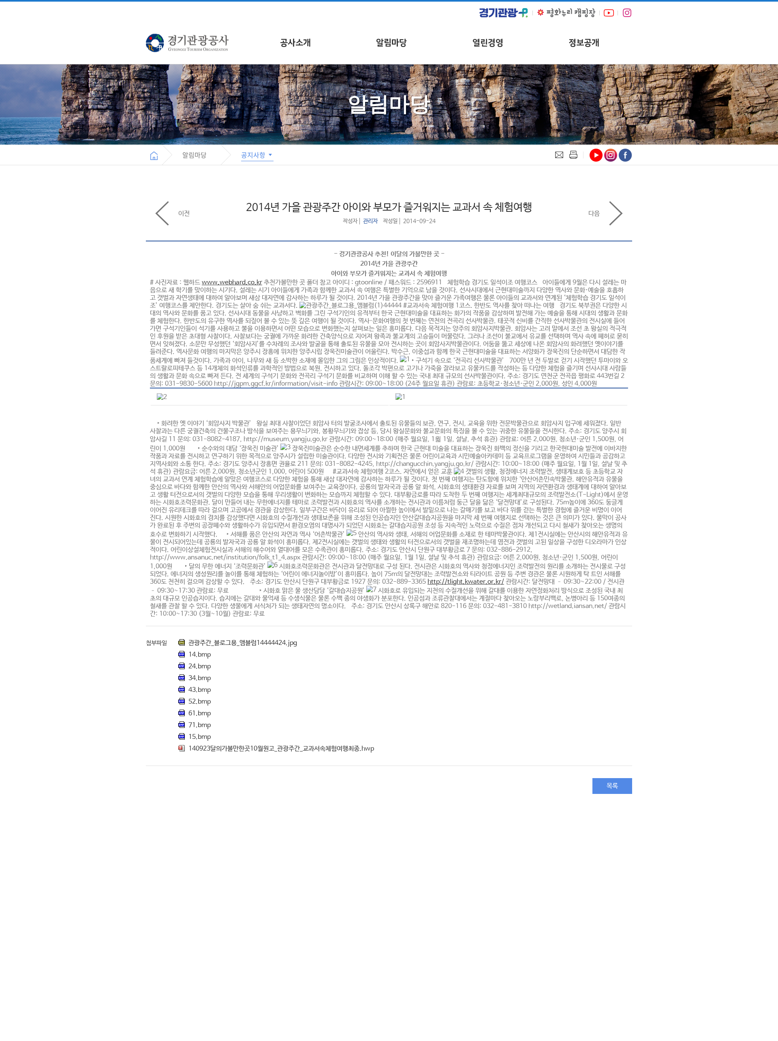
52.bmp (199, 702)
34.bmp (199, 678)
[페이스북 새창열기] (625, 155)
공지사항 (254, 155)
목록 (612, 786)
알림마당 (391, 42)
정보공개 (584, 42)
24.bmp (199, 666)
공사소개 (295, 42)
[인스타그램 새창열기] (627, 12)
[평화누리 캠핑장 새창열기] (566, 13)
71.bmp (199, 725)
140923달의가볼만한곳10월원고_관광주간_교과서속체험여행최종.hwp (280, 749)
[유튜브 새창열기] (609, 13)
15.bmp (199, 737)
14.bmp (199, 655)
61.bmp (199, 713)
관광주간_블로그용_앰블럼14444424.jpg (242, 643)
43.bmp (199, 690)
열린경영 (487, 42)
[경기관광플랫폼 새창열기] (504, 13)
